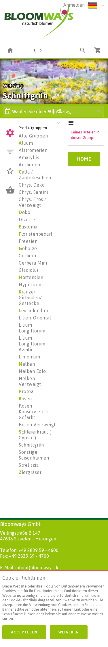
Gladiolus (29, 270)
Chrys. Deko (32, 185)
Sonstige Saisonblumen (34, 455)
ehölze (28, 248)
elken (27, 364)
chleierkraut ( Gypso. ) (35, 434)
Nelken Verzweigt (30, 381)
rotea (26, 391)
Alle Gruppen (33, 136)
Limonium (29, 357)
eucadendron (34, 310)
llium (26, 143)
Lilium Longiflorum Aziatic (32, 343)
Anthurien (29, 165)
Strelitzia (29, 465)
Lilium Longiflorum (32, 328)
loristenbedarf (36, 234)
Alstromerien (33, 150)
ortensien (31, 277)
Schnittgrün (31, 445)
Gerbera (27, 256)
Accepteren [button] (24, 632)
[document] (54, 599)
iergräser (30, 472)
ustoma (28, 227)
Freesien (28, 241)
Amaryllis (29, 157)
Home (84, 159)
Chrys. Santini (33, 192)
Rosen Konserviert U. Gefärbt (34, 411)
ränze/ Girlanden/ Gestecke (30, 297)
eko (24, 212)
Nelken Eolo (32, 371)
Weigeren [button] (68, 632)
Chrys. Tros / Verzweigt (32, 202)
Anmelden (74, 5)
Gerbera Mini (33, 263)
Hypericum (31, 284)
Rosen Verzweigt (37, 424)
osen (25, 398)
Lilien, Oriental (35, 318)
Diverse (27, 219)
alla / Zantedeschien (35, 175)
